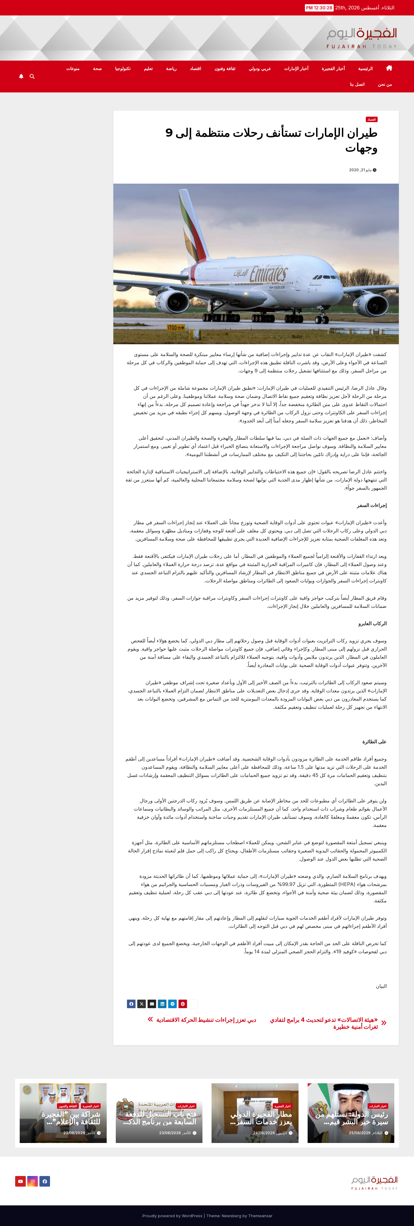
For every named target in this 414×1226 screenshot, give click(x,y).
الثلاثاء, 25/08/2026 (365, 1133)
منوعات (73, 68)
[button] (32, 76)
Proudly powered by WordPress (173, 1215)
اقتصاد (195, 68)
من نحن (385, 84)
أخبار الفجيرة (333, 68)
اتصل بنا (357, 84)
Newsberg (231, 1215)
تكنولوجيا (123, 68)
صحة (97, 68)
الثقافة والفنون (68, 1106)
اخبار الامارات (377, 1106)
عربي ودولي (260, 68)
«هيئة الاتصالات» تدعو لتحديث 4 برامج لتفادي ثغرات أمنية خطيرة (324, 1023)
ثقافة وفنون (225, 68)
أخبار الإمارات (296, 68)
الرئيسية (365, 68)
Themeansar (260, 1215)
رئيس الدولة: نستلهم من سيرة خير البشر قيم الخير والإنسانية (351, 1122)
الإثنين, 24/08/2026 (270, 1133)
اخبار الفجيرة (283, 1106)
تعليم (148, 68)
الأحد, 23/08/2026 (175, 1133)
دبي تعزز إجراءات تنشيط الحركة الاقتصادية (206, 1019)
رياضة (171, 68)
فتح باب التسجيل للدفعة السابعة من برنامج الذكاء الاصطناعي (159, 1122)
